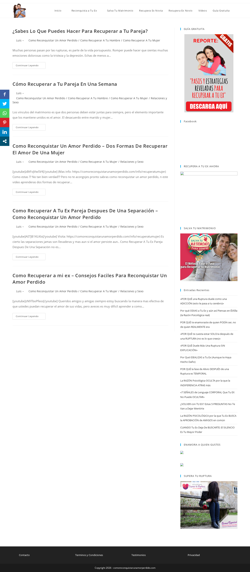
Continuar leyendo (31, 66)
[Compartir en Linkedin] (4, 132)
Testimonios (138, 555)
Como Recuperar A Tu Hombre (100, 40)
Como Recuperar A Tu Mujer (141, 40)
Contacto (24, 555)
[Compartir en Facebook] (4, 94)
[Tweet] (4, 103)
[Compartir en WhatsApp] (4, 113)
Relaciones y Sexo (131, 162)
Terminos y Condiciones (89, 555)
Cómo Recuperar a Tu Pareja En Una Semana (64, 84)
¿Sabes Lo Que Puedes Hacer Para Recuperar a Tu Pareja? (80, 31)
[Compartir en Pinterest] (4, 122)
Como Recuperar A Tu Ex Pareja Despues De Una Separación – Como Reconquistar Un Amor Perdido (85, 213)
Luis (18, 40)
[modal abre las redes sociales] (4, 141)
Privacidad (194, 555)
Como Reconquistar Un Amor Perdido (53, 40)
